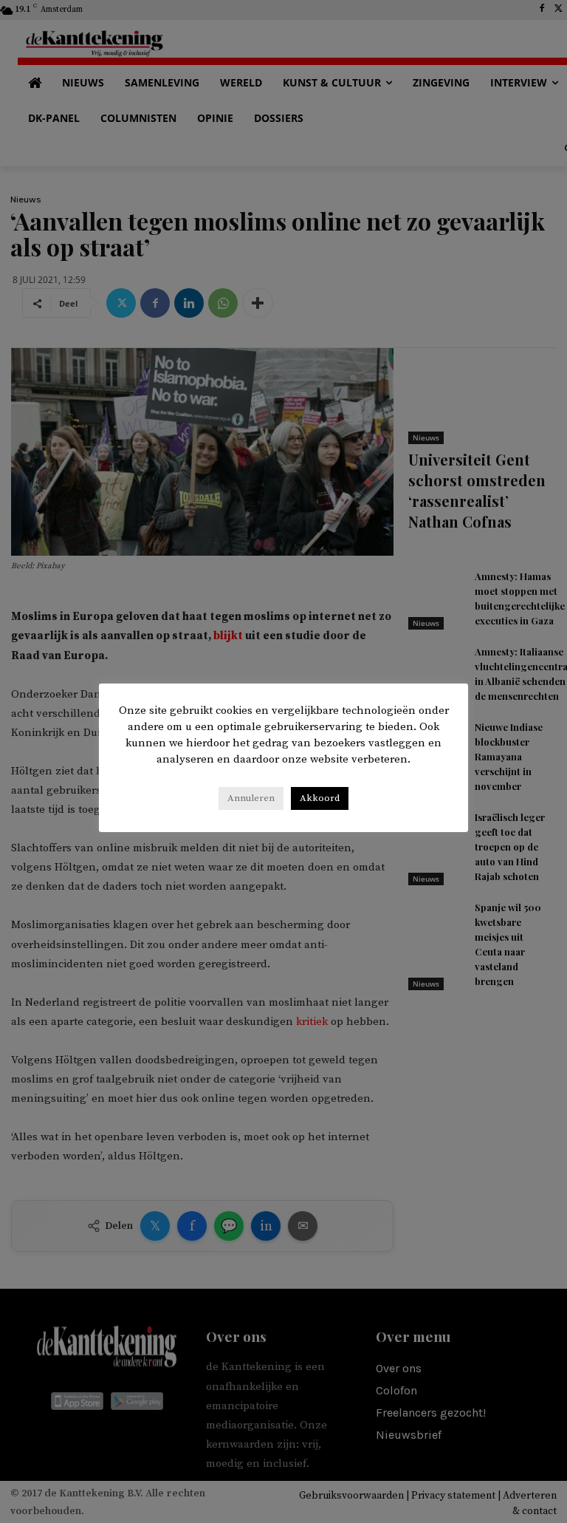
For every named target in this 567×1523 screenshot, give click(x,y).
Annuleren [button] (251, 798)
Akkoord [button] (320, 798)
